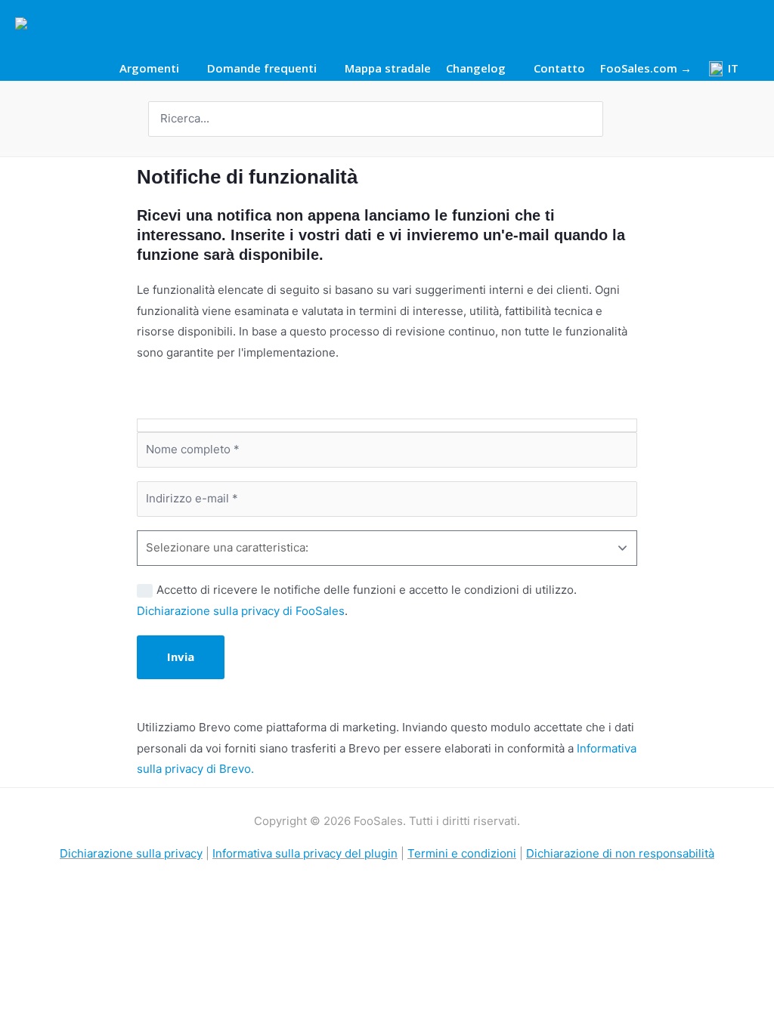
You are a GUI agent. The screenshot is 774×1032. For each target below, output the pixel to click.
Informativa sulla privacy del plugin (305, 853)
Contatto (559, 69)
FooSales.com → (646, 69)
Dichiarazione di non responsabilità (620, 853)
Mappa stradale (388, 69)
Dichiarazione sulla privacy (131, 853)
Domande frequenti (262, 69)
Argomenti (149, 69)
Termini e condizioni (461, 853)
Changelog (476, 69)
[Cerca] (593, 119)
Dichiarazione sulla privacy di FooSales (241, 611)
